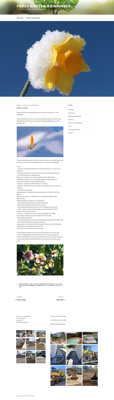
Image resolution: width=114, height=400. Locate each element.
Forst (69, 126)
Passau (57, 285)
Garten (22, 285)
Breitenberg (23, 284)
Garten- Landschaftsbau (75, 123)
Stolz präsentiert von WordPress (25, 396)
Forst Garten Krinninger (38, 284)
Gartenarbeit (30, 285)
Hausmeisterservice (74, 129)
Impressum (20, 18)
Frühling (52, 284)
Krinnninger (34, 105)
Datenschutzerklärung (33, 18)
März (52, 285)
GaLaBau (59, 284)
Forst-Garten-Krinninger (44, 6)
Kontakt (70, 133)
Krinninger (40, 285)
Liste (47, 285)
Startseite (71, 109)
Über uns (70, 119)
